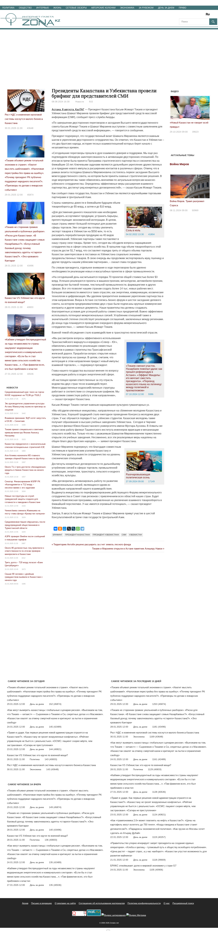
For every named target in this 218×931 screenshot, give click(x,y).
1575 (24, 399)
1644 (24, 532)
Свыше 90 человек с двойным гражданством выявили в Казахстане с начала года (24, 577)
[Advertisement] (109, 53)
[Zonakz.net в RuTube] (208, 15)
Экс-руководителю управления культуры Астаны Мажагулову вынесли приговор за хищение (25, 406)
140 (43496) (55, 829)
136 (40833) (51, 840)
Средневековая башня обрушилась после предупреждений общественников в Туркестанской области (25, 525)
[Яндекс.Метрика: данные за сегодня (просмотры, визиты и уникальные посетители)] (136, 915)
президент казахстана (77, 535)
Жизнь (57, 7)
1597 (24, 462)
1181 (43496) (159, 726)
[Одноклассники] (60, 529)
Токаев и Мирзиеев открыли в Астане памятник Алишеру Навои (127, 548)
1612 (23, 558)
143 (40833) (51, 759)
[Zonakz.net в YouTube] (190, 15)
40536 (30, 374)
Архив (25, 903)
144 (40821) (55, 749)
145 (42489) (55, 726)
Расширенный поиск (183, 903)
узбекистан (135, 535)
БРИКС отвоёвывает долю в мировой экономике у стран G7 (143, 865)
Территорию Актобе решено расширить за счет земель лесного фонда (92, 544)
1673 (24, 569)
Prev (174, 109)
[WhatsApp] (78, 529)
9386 (150, 394)
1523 (24, 439)
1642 (24, 413)
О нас (167, 903)
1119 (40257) (159, 837)
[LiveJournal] (73, 529)
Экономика (127, 7)
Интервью (42, 7)
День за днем (166, 7)
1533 (24, 506)
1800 (24, 451)
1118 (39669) (159, 859)
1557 (24, 477)
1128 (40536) (159, 792)
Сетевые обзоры (76, 7)
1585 (24, 584)
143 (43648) (52, 769)
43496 (30, 265)
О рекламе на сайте (65, 903)
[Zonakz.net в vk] (203, 15)
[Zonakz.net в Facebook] (186, 15)
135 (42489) (55, 862)
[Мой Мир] (64, 529)
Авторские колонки (103, 7)
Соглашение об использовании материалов (102, 903)
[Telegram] (82, 529)
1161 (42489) (159, 759)
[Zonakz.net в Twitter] (181, 15)
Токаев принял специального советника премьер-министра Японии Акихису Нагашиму (24, 432)
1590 (24, 425)
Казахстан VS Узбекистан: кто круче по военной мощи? (37, 755)
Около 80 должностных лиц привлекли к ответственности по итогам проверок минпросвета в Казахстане (24, 551)
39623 (195, 131)
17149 (151, 481)
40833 (30, 307)
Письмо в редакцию (41, 903)
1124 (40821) (159, 814)
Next (206, 109)
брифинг (57, 535)
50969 (195, 210)
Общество (25, 7)
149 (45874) (55, 807)
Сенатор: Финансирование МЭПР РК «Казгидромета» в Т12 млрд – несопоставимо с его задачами (22, 484)
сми (124, 535)
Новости (79, 101)
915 (91, 101)
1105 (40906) (156, 869)
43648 (30, 128)
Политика (8, 7)
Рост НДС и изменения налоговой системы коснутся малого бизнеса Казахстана (24, 118)
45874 (30, 194)
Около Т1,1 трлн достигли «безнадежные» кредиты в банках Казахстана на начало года (25, 470)
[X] (69, 529)
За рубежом (146, 7)
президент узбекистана (106, 535)
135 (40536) (55, 885)
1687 (23, 543)
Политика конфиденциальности (144, 903)
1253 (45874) (159, 704)
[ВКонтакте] (55, 529)
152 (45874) (55, 704)
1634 (24, 491)
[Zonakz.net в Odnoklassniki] (199, 15)
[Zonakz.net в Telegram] (194, 15)
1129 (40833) (155, 769)
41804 (151, 234)
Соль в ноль (133, 230)
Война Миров (179, 164)
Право (182, 7)
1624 (24, 517)
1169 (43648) (156, 736)
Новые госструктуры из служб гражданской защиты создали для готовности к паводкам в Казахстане (22, 499)
